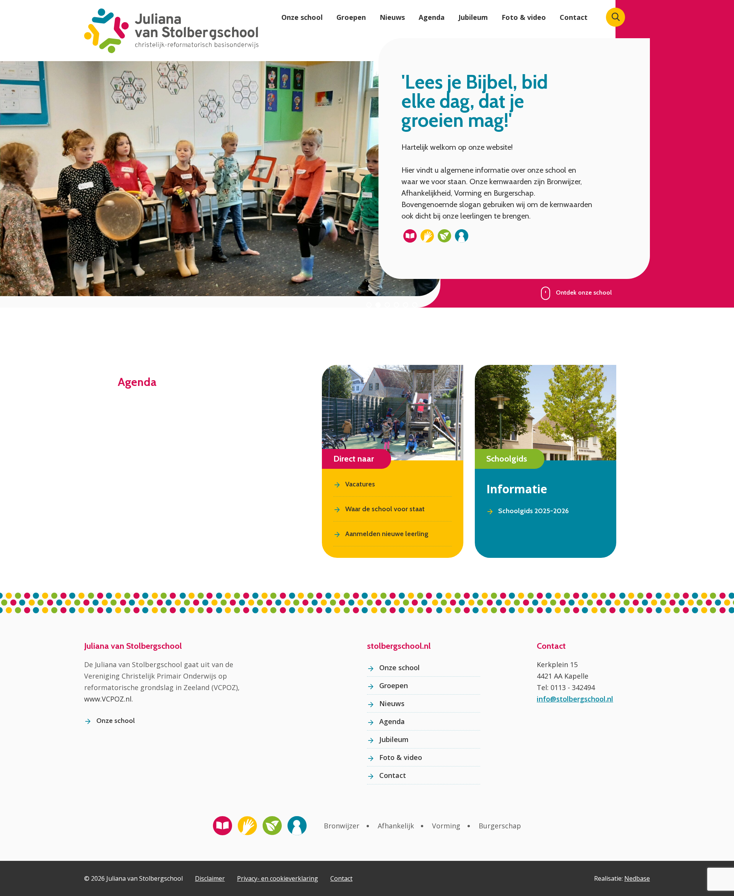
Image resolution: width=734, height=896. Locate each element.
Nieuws (392, 17)
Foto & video (524, 17)
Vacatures (360, 484)
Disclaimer (210, 878)
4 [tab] (396, 305)
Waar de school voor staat (385, 509)
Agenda (432, 17)
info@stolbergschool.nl (575, 698)
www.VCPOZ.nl (108, 698)
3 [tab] (387, 305)
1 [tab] (369, 305)
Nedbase (637, 878)
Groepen (351, 17)
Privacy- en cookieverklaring (277, 878)
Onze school (302, 17)
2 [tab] (378, 305)
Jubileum (473, 17)
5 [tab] (405, 305)
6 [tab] (414, 305)
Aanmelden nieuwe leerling (387, 534)
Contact (574, 17)
